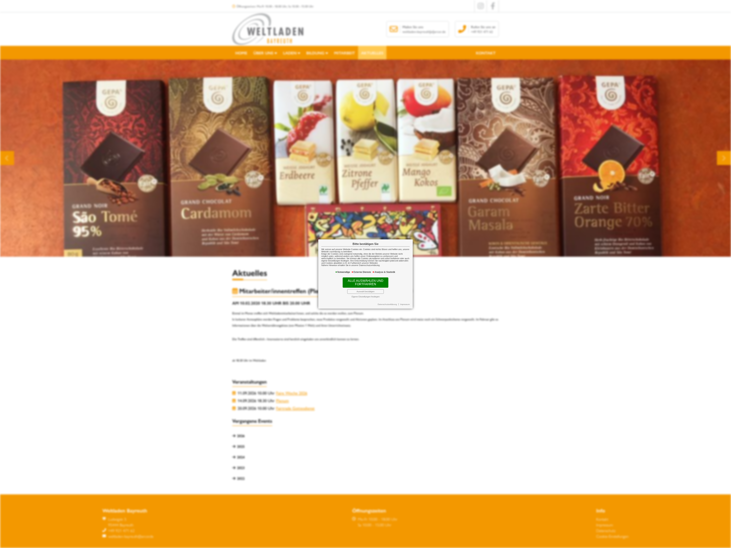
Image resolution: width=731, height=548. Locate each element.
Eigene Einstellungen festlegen (366, 296)
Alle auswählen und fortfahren (365, 282)
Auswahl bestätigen (365, 291)
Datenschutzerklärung (387, 304)
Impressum (405, 304)
